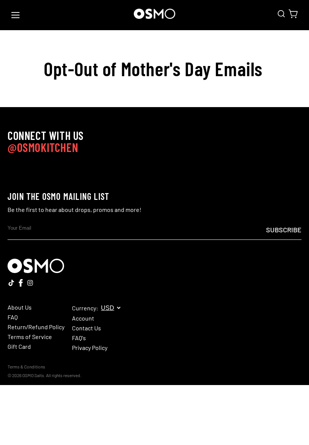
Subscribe (283, 230)
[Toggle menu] (15, 15)
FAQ (13, 317)
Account (83, 318)
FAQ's (79, 338)
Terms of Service (30, 337)
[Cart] (293, 13)
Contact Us (86, 328)
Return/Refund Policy (36, 327)
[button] (281, 13)
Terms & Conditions (26, 366)
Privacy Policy (89, 348)
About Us (20, 307)
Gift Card (19, 347)
